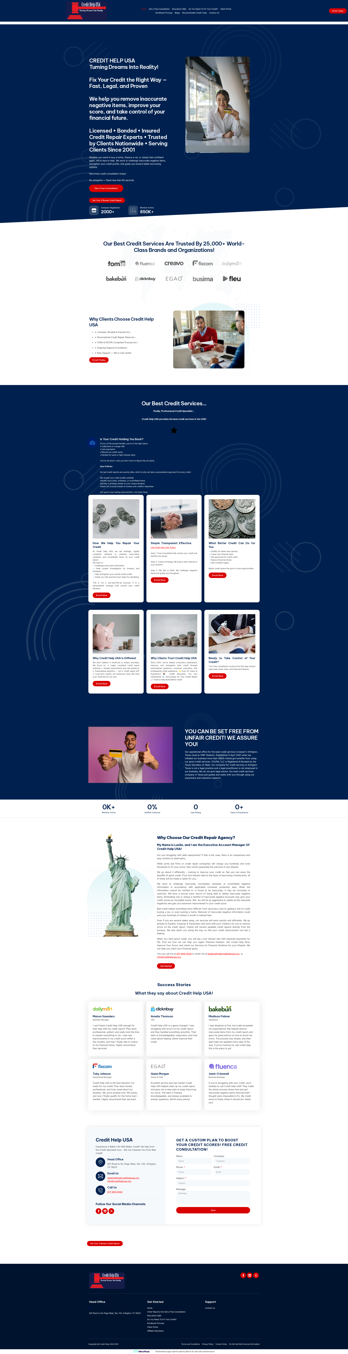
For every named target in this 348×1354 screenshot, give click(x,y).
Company (219, 1156)
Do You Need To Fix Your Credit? (203, 9)
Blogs (177, 13)
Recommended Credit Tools (194, 13)
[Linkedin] (105, 1211)
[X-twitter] (111, 1211)
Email (217, 1167)
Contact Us (214, 13)
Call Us (112, 1187)
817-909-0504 (114, 1192)
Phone (179, 1167)
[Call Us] (100, 1190)
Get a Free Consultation (159, 9)
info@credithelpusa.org (119, 1181)
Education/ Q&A (179, 9)
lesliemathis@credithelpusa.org (123, 1178)
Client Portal (225, 9)
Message (181, 1189)
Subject (180, 1178)
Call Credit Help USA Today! (163, 547)
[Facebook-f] (98, 1211)
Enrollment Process (164, 13)
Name (179, 1156)
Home (143, 9)
